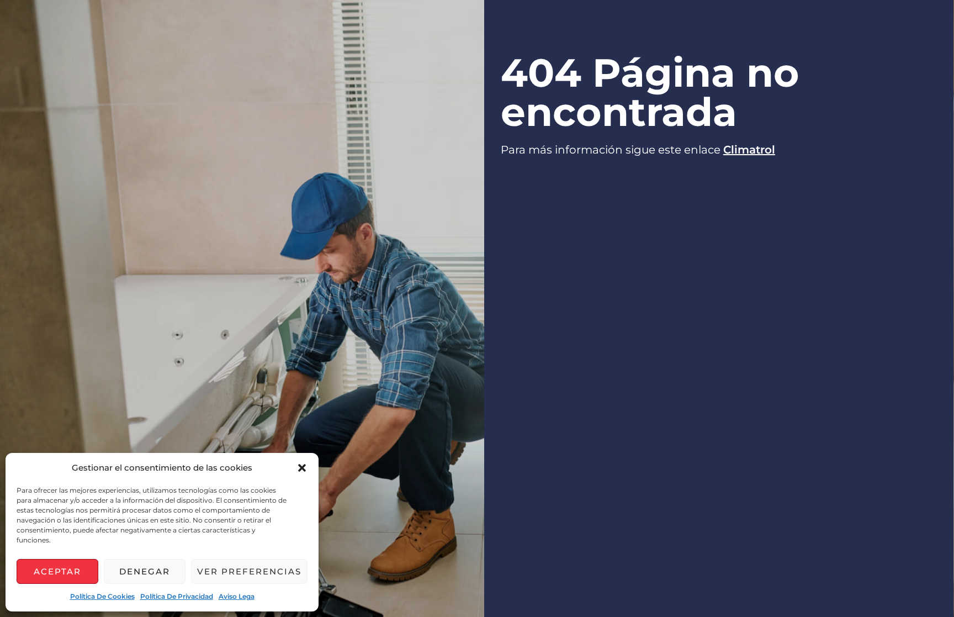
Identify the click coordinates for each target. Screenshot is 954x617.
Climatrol (749, 149)
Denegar (144, 571)
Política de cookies (102, 596)
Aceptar (57, 571)
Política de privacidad (176, 596)
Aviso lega (237, 596)
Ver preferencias (249, 571)
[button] (302, 467)
